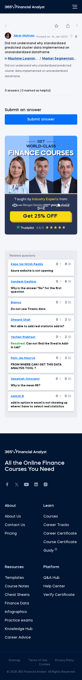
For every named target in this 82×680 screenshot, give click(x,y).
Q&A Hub (51, 578)
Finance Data (17, 603)
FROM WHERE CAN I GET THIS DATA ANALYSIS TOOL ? (36, 366)
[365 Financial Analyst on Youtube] (26, 485)
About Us (13, 516)
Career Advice (18, 637)
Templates (14, 578)
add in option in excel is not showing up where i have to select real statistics (39, 404)
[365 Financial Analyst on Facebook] (7, 485)
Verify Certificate (59, 595)
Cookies (44, 664)
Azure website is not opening (32, 270)
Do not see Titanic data (28, 309)
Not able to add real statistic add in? (37, 326)
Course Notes (17, 586)
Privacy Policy (64, 660)
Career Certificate (60, 533)
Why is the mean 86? (25, 385)
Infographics (16, 612)
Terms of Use (38, 660)
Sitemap (15, 660)
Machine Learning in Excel (23, 58)
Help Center (54, 586)
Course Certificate (60, 542)
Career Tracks (56, 525)
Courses (50, 516)
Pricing (11, 533)
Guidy (49, 550)
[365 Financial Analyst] (25, 6)
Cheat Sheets (17, 595)
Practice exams (19, 620)
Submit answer (41, 119)
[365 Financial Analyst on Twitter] (16, 485)
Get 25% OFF (40, 216)
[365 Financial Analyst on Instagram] (45, 485)
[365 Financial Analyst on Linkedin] (36, 485)
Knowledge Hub (18, 629)
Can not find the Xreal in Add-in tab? (40, 345)
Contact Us (15, 525)
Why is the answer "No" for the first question (36, 290)
